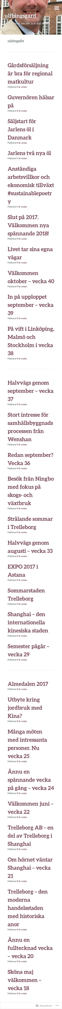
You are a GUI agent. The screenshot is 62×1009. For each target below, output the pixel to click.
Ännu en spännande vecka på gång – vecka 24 (31, 779)
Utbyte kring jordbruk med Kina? (25, 707)
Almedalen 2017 (28, 683)
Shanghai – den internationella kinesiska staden (28, 622)
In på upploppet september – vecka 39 (31, 304)
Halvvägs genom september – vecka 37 (31, 390)
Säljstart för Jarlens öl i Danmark (22, 129)
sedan (22, 87)
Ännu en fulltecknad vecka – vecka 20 (30, 947)
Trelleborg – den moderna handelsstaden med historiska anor (28, 907)
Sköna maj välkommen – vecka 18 (24, 979)
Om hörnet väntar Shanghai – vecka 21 (30, 867)
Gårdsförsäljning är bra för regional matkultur (30, 73)
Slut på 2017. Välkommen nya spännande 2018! (28, 225)
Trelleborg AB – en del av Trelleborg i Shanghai (31, 835)
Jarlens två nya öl (29, 153)
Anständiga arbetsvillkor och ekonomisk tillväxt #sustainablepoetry (31, 185)
